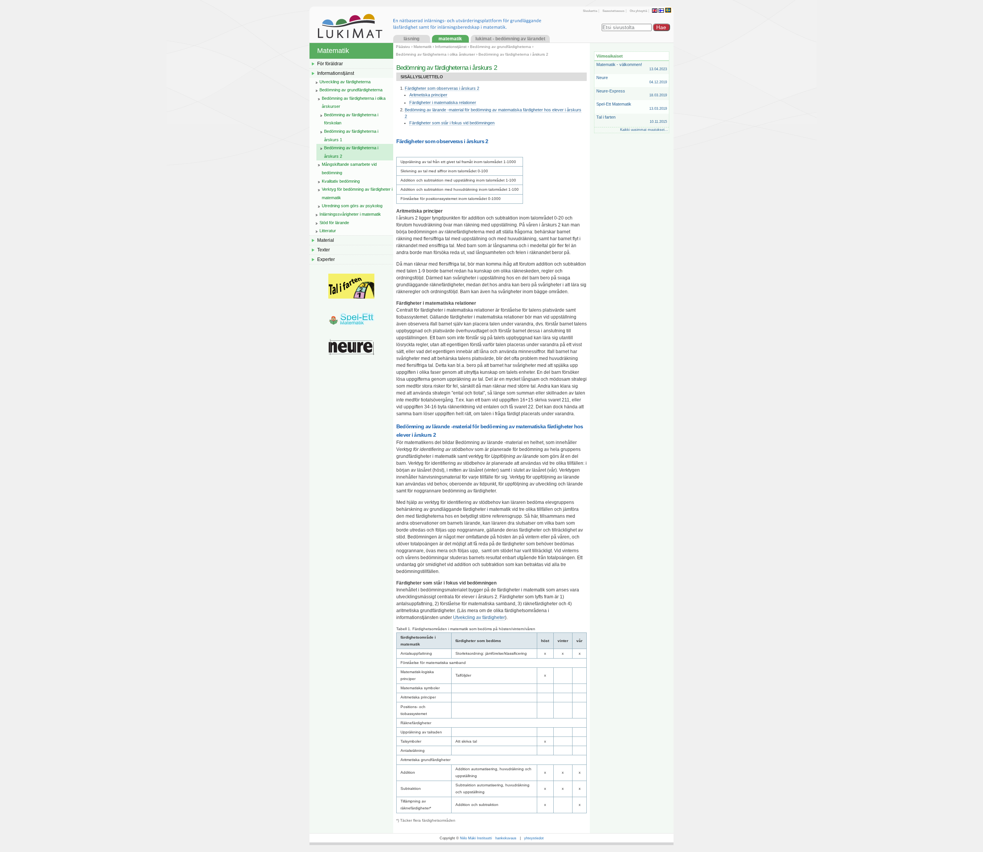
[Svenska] (668, 10)
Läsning (411, 38)
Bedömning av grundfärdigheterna (500, 47)
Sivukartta (590, 11)
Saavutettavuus (613, 11)
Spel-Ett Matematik (631, 106)
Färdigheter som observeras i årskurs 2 (442, 88)
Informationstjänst (451, 47)
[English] (655, 10)
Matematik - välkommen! (631, 66)
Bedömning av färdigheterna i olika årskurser (435, 54)
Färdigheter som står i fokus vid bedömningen (452, 123)
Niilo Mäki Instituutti (476, 838)
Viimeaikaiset (609, 56)
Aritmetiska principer (428, 94)
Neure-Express (631, 93)
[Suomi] (662, 10)
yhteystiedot (534, 838)
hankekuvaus (505, 838)
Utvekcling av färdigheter (479, 617)
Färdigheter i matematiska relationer (442, 102)
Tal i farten (631, 119)
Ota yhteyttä (638, 11)
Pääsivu (403, 47)
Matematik (450, 38)
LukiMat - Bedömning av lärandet (510, 38)
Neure (631, 79)
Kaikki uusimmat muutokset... (644, 130)
